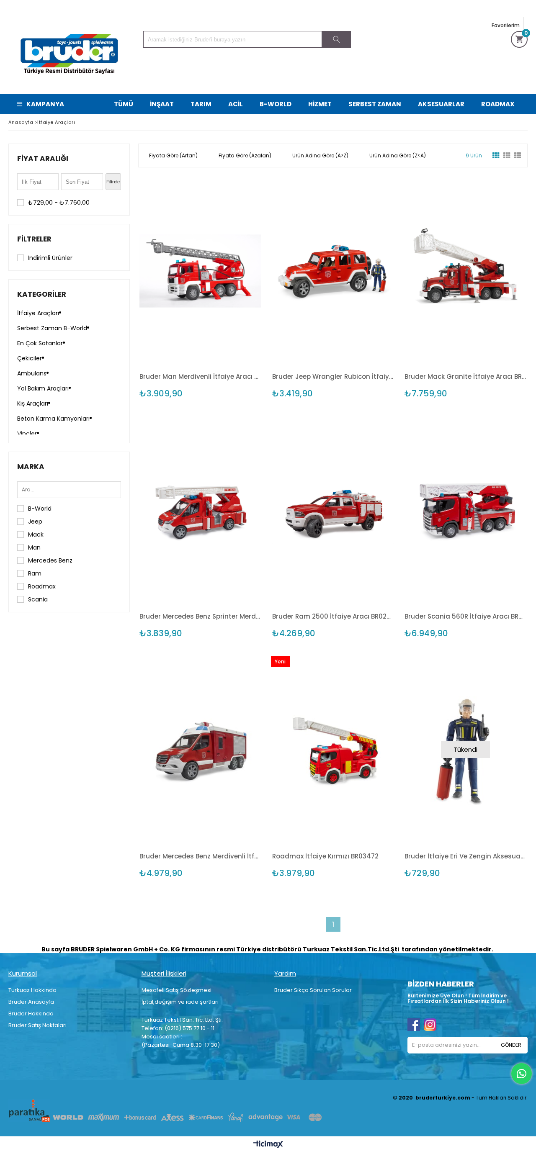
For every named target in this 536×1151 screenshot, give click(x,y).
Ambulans (31, 373)
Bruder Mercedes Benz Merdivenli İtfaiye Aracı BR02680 (200, 856)
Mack (36, 534)
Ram (34, 573)
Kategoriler (41, 294)
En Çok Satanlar (40, 343)
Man (34, 547)
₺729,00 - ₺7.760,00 (59, 202)
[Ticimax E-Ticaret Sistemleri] (268, 1145)
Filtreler (34, 239)
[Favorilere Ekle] (200, 269)
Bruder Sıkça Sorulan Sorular (313, 990)
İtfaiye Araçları (38, 313)
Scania (38, 599)
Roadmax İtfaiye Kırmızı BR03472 (325, 856)
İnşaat (162, 104)
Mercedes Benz (50, 560)
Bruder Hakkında (31, 1013)
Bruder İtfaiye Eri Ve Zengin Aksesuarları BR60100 (465, 856)
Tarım (201, 104)
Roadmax (42, 586)
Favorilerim (506, 25)
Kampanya (45, 104)
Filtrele (113, 181)
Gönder (511, 1044)
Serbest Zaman (374, 104)
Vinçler (27, 433)
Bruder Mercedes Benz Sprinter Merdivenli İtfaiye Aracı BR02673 (200, 616)
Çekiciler (29, 358)
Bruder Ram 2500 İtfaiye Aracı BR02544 (333, 616)
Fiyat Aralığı (42, 159)
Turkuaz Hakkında (32, 990)
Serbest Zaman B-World (52, 328)
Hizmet (320, 104)
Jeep (35, 521)
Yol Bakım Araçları (43, 388)
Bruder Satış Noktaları (37, 1025)
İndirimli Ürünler (50, 257)
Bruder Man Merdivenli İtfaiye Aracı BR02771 (200, 376)
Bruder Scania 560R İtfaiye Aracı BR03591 (465, 616)
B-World (275, 104)
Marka (30, 467)
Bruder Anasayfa (31, 1002)
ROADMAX (498, 104)
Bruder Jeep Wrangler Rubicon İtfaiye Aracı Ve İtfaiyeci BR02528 (333, 376)
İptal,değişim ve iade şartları (180, 1002)
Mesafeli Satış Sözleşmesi (176, 990)
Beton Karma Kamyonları (53, 418)
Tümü (123, 104)
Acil (235, 104)
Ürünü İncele (230, 269)
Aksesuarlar (441, 104)
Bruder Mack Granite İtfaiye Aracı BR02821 (465, 376)
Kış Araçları (32, 403)
